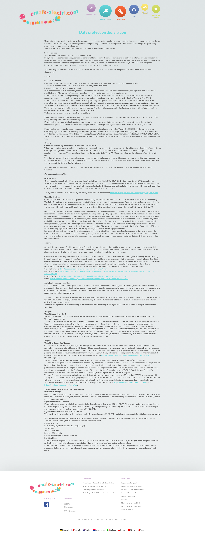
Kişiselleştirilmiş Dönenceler (94, 489)
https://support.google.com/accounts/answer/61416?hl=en (83, 269)
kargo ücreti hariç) (120, 519)
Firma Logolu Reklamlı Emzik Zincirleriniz (98, 483)
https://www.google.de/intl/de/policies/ (130, 382)
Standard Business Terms (130, 493)
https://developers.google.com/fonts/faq (60, 385)
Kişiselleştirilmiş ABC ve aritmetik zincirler (99, 493)
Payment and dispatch (129, 483)
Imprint (124, 499)
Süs (134, 16)
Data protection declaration (131, 486)
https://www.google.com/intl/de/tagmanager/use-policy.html (126, 355)
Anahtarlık (120, 19)
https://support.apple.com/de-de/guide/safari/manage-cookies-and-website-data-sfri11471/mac (89, 278)
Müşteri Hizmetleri (128, 496)
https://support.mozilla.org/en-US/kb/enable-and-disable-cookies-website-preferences (92, 276)
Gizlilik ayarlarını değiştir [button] (130, 503)
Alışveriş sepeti (156, 16)
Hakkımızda (91, 14)
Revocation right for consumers (132, 489)
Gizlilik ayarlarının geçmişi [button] (131, 506)
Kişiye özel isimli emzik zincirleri (95, 486)
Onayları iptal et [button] (127, 509)
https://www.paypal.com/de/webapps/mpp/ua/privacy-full (134, 192)
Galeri (144, 13)
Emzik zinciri (105, 19)
